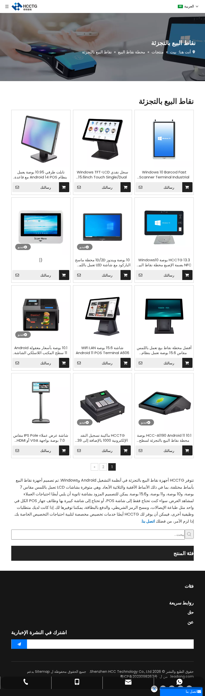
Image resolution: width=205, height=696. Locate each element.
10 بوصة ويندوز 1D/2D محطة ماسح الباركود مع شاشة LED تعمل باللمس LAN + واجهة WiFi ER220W (102, 263)
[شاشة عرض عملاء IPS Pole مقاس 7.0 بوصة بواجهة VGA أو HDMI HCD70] (41, 402)
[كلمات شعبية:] (189, 534)
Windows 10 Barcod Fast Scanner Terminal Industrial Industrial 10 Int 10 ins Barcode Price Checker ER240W (164, 175)
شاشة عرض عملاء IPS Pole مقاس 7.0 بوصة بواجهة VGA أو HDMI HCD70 (40, 438)
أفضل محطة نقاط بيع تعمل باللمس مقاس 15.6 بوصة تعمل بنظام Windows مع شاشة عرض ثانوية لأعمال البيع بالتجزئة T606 (164, 350)
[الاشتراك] (19, 644)
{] (40, 260)
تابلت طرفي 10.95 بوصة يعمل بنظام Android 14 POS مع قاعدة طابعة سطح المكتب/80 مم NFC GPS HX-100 (40, 175)
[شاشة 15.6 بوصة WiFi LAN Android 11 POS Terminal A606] (102, 314)
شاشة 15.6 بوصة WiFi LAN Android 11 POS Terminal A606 (102, 350)
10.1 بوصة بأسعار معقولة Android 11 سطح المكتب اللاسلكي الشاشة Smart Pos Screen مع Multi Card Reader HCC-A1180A (41, 350)
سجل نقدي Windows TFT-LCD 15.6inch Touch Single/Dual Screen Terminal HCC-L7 (102, 175)
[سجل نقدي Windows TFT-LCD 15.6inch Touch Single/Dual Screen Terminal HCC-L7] (102, 138)
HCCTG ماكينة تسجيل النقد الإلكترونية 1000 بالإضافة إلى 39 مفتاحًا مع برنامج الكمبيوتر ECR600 (102, 438)
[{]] (41, 226)
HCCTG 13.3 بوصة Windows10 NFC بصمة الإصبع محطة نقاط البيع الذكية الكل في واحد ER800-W (164, 263)
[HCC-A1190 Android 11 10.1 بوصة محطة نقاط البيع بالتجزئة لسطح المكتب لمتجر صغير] (164, 402)
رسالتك (45, 187)
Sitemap (42, 671)
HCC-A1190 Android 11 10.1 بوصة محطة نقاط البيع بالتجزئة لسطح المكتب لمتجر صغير (164, 438)
